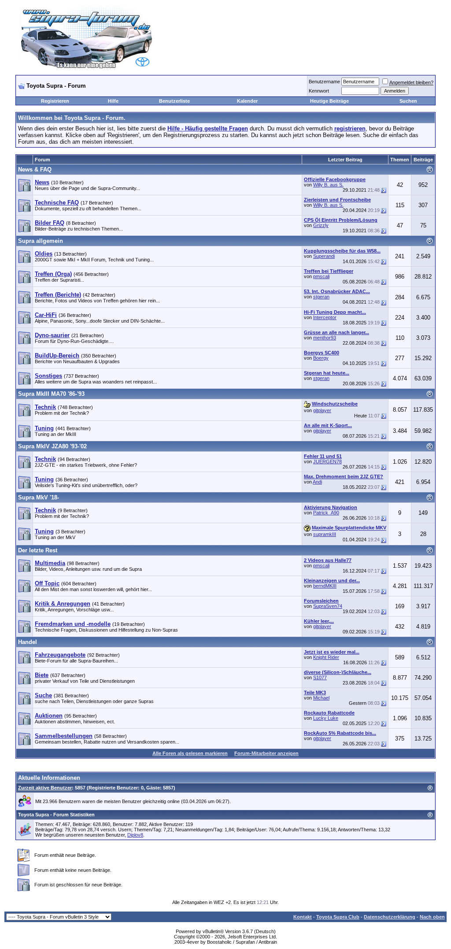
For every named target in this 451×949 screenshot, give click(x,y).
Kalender (247, 101)
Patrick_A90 (326, 512)
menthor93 (324, 337)
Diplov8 (135, 834)
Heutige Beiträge (329, 101)
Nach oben (432, 916)
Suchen (408, 101)
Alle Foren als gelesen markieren (190, 753)
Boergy (321, 358)
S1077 (320, 677)
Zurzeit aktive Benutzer (45, 787)
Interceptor (324, 317)
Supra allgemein (40, 241)
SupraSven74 (327, 606)
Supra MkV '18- (38, 497)
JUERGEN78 (327, 461)
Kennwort (319, 90)
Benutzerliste (174, 101)
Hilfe (113, 101)
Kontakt (302, 916)
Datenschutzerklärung (389, 916)
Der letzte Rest (37, 550)
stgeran (321, 296)
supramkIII (324, 534)
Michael (321, 697)
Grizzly (321, 225)
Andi (317, 481)
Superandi (324, 256)
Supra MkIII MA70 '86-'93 (51, 394)
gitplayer (322, 410)
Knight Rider (326, 657)
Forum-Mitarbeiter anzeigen (266, 753)
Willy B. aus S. (328, 184)
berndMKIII (324, 585)
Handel (27, 642)
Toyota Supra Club (337, 916)
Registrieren (55, 101)
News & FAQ (35, 169)
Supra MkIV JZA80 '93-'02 (52, 446)
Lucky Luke (325, 718)
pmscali (321, 276)
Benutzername (324, 81)
